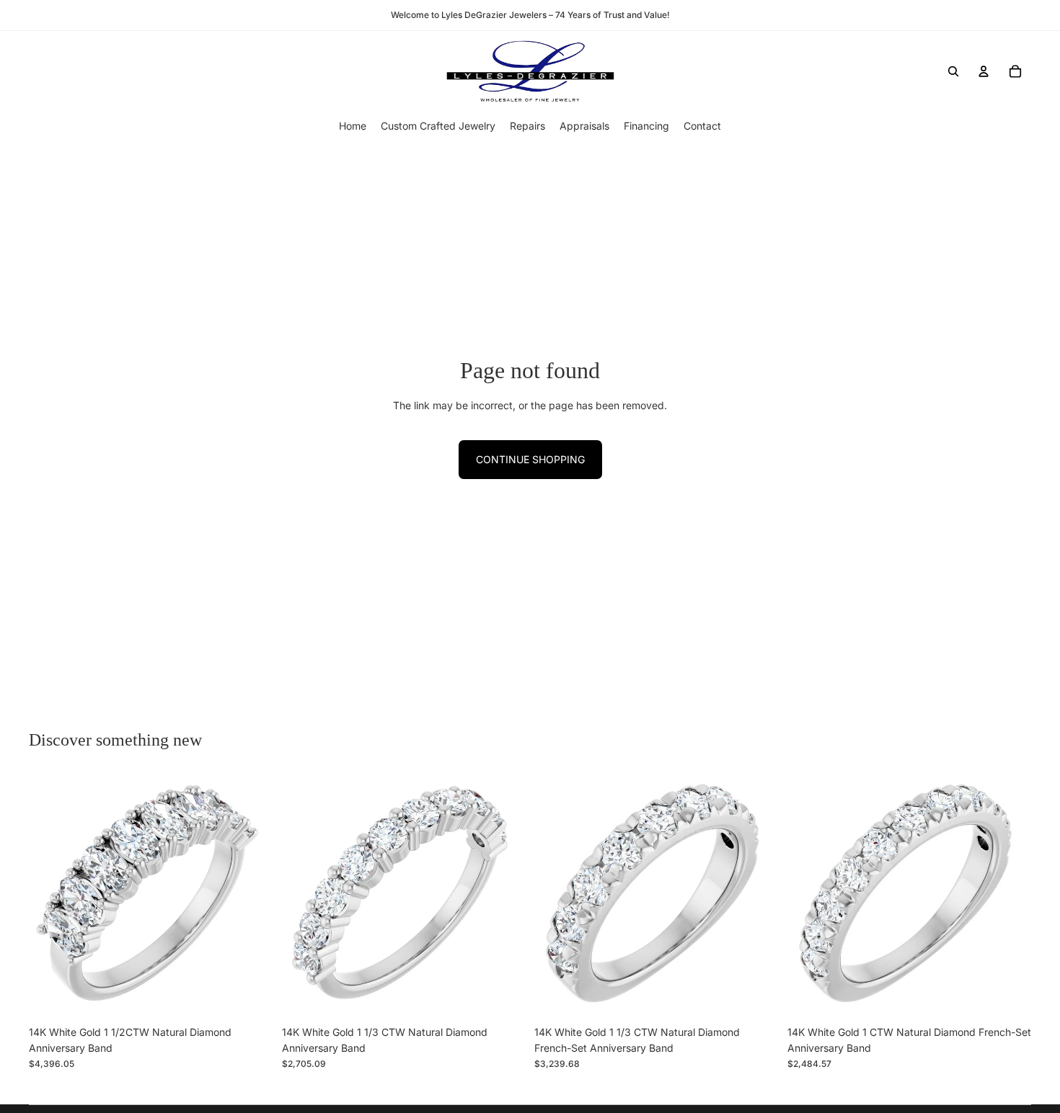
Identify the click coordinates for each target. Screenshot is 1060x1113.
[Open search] (953, 71)
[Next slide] (251, 897)
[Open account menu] (983, 71)
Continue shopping (530, 459)
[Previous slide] (50, 897)
